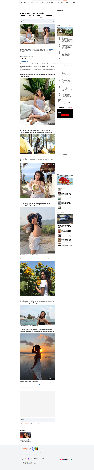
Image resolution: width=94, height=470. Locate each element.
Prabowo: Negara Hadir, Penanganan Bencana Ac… (66, 194)
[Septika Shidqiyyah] (23, 420)
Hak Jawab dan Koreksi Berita (33, 454)
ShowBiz (33, 2)
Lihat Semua (70, 25)
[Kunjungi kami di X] (66, 459)
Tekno (52, 2)
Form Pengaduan (54, 452)
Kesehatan (47, 2)
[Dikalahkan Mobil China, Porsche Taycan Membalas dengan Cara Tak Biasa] (65, 219)
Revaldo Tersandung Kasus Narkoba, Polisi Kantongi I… (66, 235)
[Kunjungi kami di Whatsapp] (69, 459)
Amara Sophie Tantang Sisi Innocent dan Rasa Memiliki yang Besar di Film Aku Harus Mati (25, 440)
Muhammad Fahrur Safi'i (28, 20)
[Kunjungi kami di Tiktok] (71, 459)
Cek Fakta (62, 2)
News (25, 2)
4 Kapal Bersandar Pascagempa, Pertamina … (66, 207)
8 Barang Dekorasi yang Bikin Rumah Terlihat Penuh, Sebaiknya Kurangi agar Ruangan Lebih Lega (67, 54)
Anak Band (51, 49)
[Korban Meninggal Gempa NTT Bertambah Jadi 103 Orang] (59, 189)
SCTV (30, 50)
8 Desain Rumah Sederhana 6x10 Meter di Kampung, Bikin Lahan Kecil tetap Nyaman (67, 102)
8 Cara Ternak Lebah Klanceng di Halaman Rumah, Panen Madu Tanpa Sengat (67, 89)
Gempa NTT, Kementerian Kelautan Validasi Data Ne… (66, 198)
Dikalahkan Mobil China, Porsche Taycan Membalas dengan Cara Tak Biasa (64, 226)
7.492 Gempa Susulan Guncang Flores (65, 185)
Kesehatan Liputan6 (38, 384)
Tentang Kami (61, 452)
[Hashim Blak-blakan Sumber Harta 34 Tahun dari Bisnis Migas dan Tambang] (59, 244)
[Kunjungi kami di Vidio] (60, 459)
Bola (37, 2)
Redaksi (27, 452)
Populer (59, 25)
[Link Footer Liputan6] (26, 449)
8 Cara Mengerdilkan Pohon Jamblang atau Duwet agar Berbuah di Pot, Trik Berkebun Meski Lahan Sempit (67, 67)
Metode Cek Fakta (24, 454)
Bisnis (28, 2)
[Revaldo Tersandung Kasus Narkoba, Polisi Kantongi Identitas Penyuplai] (59, 235)
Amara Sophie (31, 47)
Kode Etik (36, 452)
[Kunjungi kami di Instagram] (67, 459)
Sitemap (49, 452)
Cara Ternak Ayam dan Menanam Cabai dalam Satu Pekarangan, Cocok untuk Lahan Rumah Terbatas (67, 40)
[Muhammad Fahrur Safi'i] (21, 21)
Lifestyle (42, 2)
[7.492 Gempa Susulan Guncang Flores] (65, 180)
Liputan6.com (29, 462)
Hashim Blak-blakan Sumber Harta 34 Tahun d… (66, 245)
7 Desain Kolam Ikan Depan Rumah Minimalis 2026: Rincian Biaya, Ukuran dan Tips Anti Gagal (67, 47)
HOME (21, 2)
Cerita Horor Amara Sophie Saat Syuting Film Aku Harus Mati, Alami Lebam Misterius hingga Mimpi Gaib (38, 60)
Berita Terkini (60, 212)
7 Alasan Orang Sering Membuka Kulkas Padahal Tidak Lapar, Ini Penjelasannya (66, 82)
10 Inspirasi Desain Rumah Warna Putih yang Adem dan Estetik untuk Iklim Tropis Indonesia (67, 60)
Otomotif (57, 2)
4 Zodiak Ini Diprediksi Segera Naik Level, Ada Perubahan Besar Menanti (66, 95)
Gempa (58, 174)
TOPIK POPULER (60, 10)
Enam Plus (68, 2)
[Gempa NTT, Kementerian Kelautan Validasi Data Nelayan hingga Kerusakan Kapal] (59, 198)
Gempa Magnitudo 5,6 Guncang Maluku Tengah (66, 203)
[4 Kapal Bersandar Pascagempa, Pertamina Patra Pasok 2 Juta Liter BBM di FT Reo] (59, 207)
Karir (66, 452)
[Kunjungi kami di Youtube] (62, 459)
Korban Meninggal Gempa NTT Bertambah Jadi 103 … (66, 189)
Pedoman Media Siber (42, 452)
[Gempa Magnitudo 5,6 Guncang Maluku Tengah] (59, 203)
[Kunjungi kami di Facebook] (64, 459)
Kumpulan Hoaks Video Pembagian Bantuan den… (66, 231)
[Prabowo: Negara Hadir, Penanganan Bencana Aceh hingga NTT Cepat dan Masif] (59, 194)
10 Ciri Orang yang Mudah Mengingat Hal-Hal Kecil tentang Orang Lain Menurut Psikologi (67, 75)
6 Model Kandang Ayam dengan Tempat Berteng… (66, 240)
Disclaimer (31, 452)
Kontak (23, 452)
